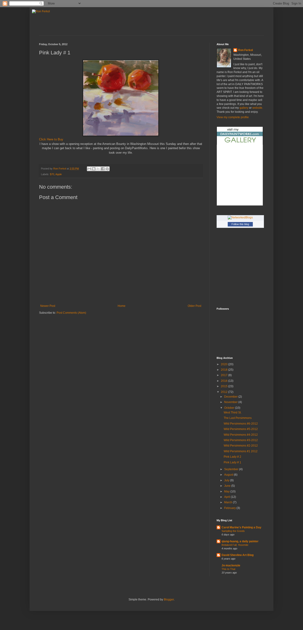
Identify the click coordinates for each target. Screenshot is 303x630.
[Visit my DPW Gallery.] (240, 143)
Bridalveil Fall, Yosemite (235, 544)
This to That (228, 569)
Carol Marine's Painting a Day (241, 527)
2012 (224, 392)
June (227, 485)
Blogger (169, 599)
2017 (224, 375)
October (229, 407)
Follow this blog (240, 224)
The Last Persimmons (238, 418)
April (227, 497)
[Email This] (89, 168)
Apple (58, 174)
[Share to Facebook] (102, 168)
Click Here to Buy (51, 139)
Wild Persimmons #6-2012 (241, 423)
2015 (224, 386)
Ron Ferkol (245, 50)
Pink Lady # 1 (232, 462)
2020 (224, 364)
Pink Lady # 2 (232, 456)
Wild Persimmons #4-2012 (241, 434)
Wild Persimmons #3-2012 (241, 440)
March (228, 502)
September (231, 469)
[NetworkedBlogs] (240, 217)
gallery (243, 107)
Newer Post (47, 306)
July (227, 480)
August (229, 474)
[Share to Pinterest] (107, 168)
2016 (224, 380)
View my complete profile (233, 117)
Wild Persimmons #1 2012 (241, 451)
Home (121, 306)
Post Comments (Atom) (71, 312)
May (227, 491)
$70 (52, 174)
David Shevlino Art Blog (238, 555)
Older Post (194, 306)
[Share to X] (98, 168)
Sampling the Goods (233, 531)
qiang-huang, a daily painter (240, 541)
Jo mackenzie (231, 565)
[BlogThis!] (93, 168)
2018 (224, 369)
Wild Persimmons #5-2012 (241, 429)
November (231, 402)
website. (257, 107)
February (230, 508)
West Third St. (232, 412)
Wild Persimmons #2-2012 (241, 445)
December (231, 396)
